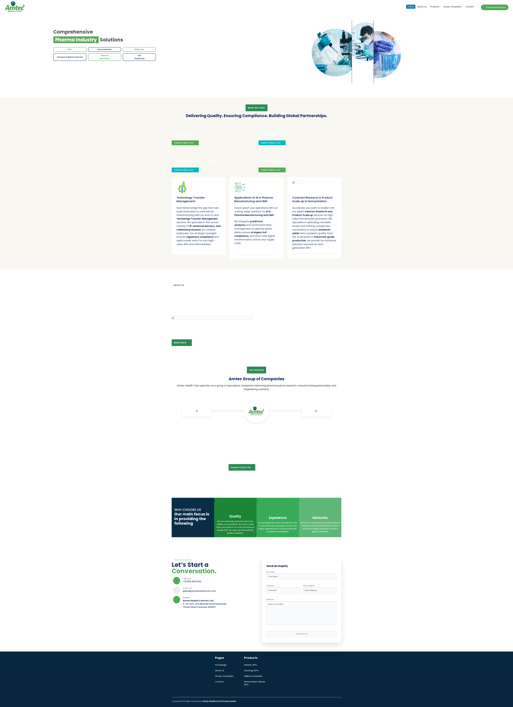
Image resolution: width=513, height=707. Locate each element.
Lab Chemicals (139, 56)
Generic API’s (185, 134)
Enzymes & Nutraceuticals (70, 55)
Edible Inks (139, 49)
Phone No (270, 586)
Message (269, 600)
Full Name (270, 572)
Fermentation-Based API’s (195, 161)
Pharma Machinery (104, 56)
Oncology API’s (273, 134)
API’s (70, 49)
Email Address (308, 586)
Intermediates (105, 49)
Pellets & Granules (276, 161)
